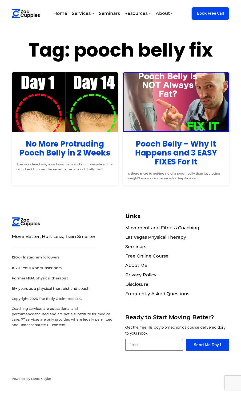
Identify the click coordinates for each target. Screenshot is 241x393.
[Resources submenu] (150, 13)
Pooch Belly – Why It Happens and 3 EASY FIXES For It (176, 153)
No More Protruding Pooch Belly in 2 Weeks (65, 148)
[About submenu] (172, 13)
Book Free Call (210, 13)
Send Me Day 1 (207, 345)
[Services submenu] (93, 13)
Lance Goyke (41, 379)
